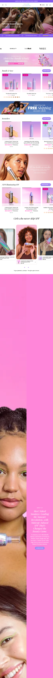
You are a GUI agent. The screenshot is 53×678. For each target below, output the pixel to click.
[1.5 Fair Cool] (6, 97)
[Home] (26, 4)
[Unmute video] (35, 257)
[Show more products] (35, 262)
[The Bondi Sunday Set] (11, 83)
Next (49, 83)
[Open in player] (26, 242)
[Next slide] (28, 267)
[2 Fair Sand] (8, 97)
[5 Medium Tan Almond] (17, 97)
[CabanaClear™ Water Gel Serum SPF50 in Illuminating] (11, 131)
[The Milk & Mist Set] (31, 83)
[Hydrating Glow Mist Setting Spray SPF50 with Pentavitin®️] (31, 131)
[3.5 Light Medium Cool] (13, 97)
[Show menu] (2, 4)
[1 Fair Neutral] (4, 97)
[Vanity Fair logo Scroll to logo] (29, 48)
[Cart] (50, 4)
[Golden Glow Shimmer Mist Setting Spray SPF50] (31, 197)
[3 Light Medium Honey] (11, 97)
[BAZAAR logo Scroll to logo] (43, 48)
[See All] (19, 97)
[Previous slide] (24, 267)
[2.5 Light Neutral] (9, 97)
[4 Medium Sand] (15, 97)
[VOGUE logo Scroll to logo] (14, 48)
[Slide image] (26, 20)
